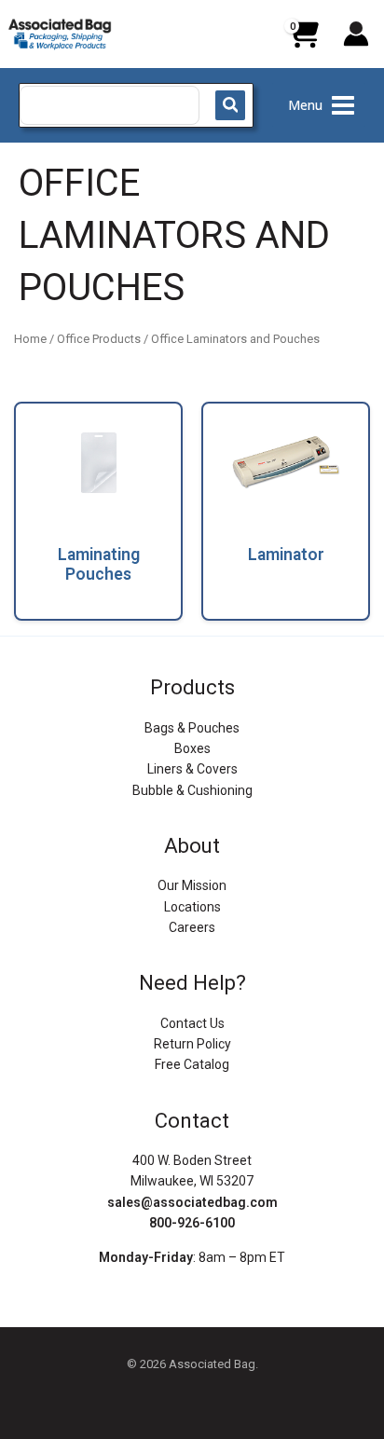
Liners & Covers (192, 768)
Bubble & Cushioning (192, 790)
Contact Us (192, 1023)
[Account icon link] (356, 34)
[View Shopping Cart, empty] (302, 41)
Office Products (99, 339)
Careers (192, 927)
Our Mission (192, 885)
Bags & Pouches (192, 727)
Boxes (192, 748)
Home (30, 339)
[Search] (230, 105)
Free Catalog (192, 1064)
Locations (192, 906)
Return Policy (192, 1043)
